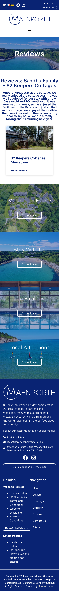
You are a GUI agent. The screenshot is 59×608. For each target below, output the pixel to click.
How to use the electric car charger (19, 557)
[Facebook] (18, 5)
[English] (4, 5)
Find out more (29, 362)
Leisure (37, 494)
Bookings (38, 501)
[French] (8, 5)
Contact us (39, 520)
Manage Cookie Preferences (16, 528)
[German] (12, 5)
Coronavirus (17, 550)
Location (38, 507)
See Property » (19, 170)
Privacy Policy (18, 493)
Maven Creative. (46, 586)
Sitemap (38, 527)
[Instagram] (23, 5)
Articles (37, 514)
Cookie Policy (18, 497)
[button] (29, 31)
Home (36, 488)
